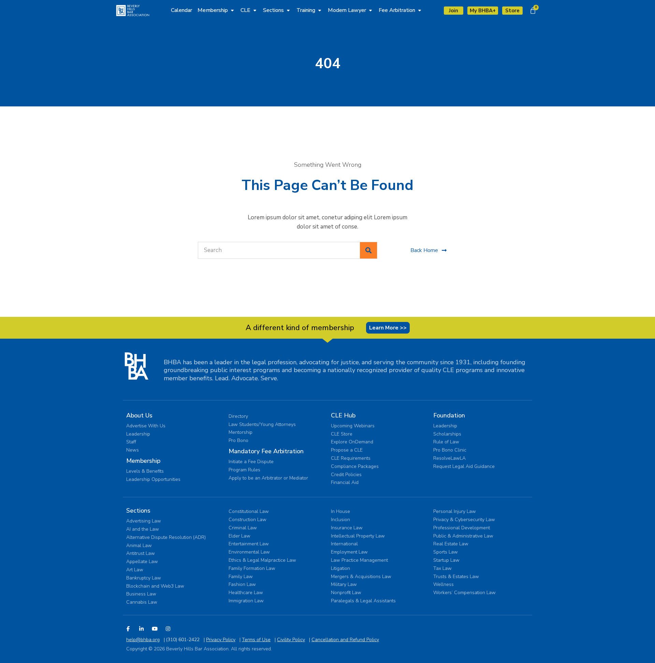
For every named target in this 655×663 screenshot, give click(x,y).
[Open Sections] (288, 10)
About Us (139, 415)
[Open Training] (319, 10)
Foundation (449, 415)
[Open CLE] (255, 10)
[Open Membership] (232, 10)
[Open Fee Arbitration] (419, 10)
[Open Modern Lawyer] (370, 10)
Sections (138, 510)
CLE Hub (343, 415)
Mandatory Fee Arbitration (266, 451)
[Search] (368, 250)
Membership (143, 461)
